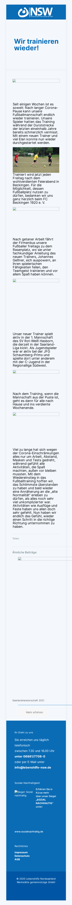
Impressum (21, 852)
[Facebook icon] (36, 887)
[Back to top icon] (64, 897)
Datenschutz (22, 855)
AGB (17, 859)
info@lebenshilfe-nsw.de (33, 767)
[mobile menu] (61, 12)
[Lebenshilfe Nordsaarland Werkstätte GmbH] (36, 11)
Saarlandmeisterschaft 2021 (28, 700)
